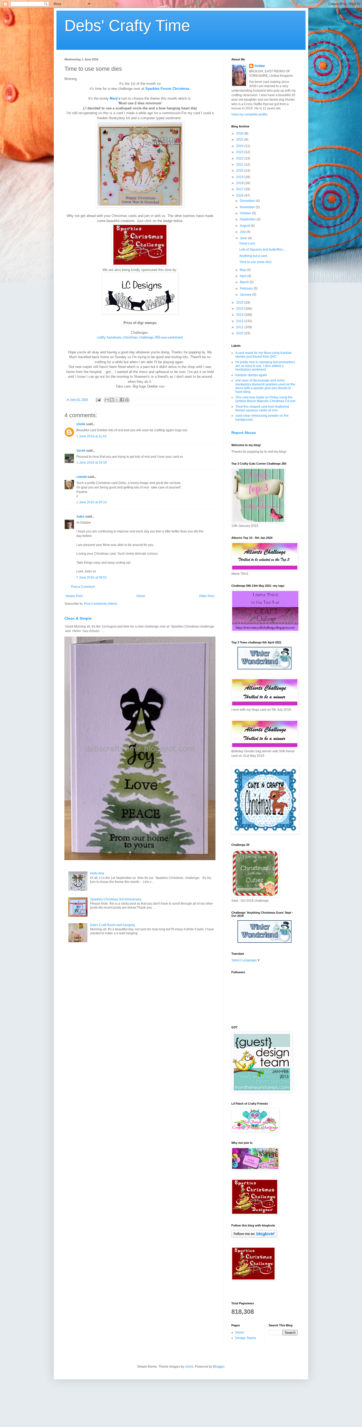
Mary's (115, 98)
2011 (240, 327)
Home (140, 596)
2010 (240, 333)
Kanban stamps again (251, 375)
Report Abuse (243, 432)
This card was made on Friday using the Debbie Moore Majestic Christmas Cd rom (265, 399)
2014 (240, 308)
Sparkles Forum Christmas (167, 89)
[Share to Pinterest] (127, 399)
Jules (80, 516)
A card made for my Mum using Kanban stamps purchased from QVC (263, 354)
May (243, 270)
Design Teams (245, 1338)
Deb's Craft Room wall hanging (112, 925)
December (248, 201)
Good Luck (247, 243)
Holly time (97, 873)
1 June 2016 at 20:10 (91, 502)
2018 (240, 183)
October (246, 213)
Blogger (218, 1366)
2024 (240, 146)
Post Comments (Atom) (100, 604)
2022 (240, 158)
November (248, 207)
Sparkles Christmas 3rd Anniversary (116, 899)
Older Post (206, 596)
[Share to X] (117, 399)
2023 (240, 152)
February (247, 288)
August (245, 226)
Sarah (80, 450)
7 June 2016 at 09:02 (91, 577)
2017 (240, 189)
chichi (189, 1366)
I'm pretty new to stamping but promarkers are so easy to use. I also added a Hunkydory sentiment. (265, 366)
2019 (240, 177)
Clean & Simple (78, 618)
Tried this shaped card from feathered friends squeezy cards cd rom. (262, 408)
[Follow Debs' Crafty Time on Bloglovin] (254, 1236)
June (244, 238)
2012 (240, 321)
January (246, 294)
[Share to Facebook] (122, 399)
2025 (240, 139)
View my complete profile (249, 114)
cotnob (81, 477)
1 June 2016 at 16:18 (91, 462)
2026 (240, 133)
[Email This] (106, 399)
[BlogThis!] (111, 399)
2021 (240, 164)
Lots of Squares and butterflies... (262, 249)
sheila (80, 424)
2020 (240, 170)
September (248, 219)
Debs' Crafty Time (127, 25)
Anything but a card (253, 256)
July (243, 232)
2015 (240, 302)
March (245, 282)
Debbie (259, 66)
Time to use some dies (255, 262)
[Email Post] (98, 399)
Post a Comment (83, 587)
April (243, 276)
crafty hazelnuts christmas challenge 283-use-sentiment (140, 337)
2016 (240, 195)
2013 (240, 315)
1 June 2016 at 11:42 (91, 436)
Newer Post (74, 596)
